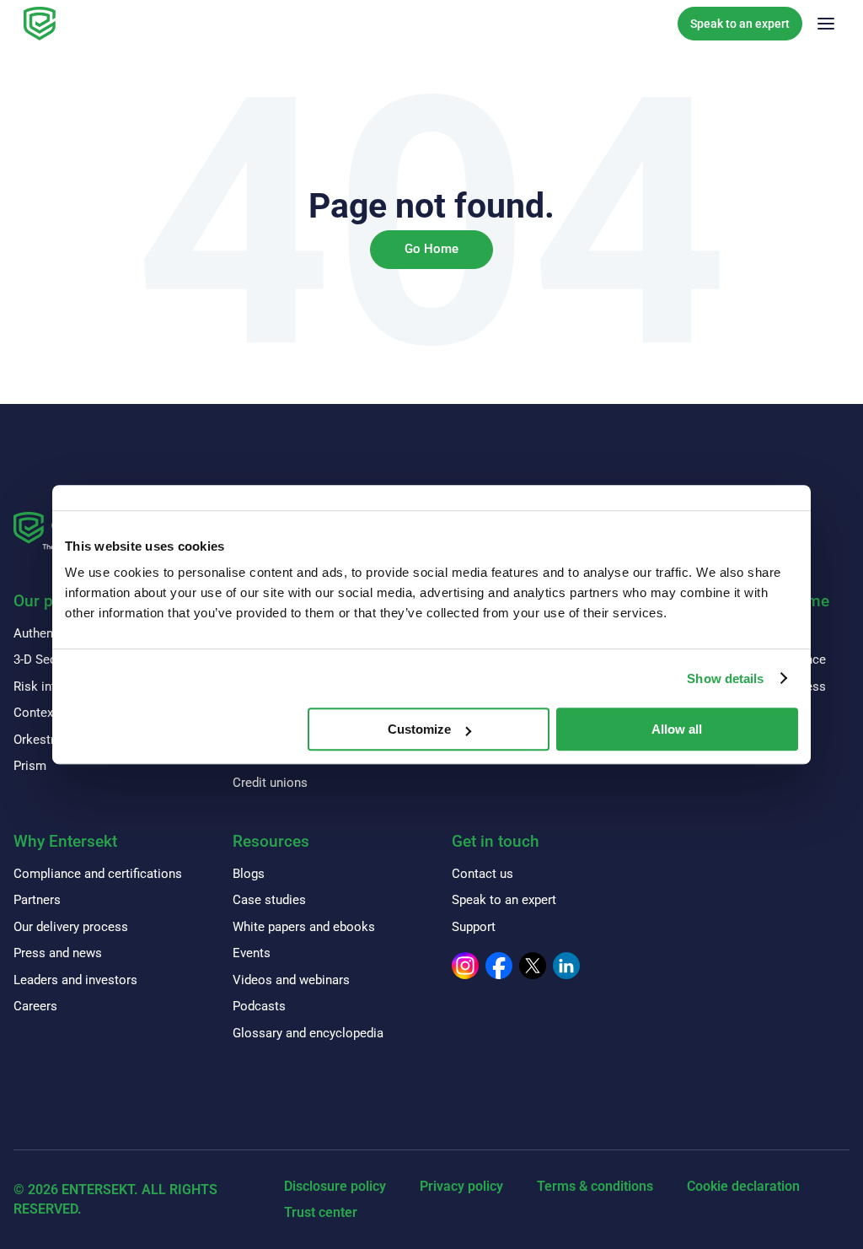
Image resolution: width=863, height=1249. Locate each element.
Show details (725, 678)
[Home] (40, 23)
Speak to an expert (740, 23)
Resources (271, 841)
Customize (419, 729)
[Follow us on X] (532, 965)
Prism (29, 765)
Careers (35, 1006)
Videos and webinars (291, 980)
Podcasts (259, 1006)
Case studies (269, 899)
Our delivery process (70, 926)
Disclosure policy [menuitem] (335, 1186)
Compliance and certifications (97, 873)
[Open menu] (825, 23)
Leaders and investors (75, 980)
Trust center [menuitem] (320, 1212)
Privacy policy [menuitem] (461, 1186)
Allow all (676, 729)
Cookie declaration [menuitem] (743, 1186)
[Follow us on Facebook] (498, 965)
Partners (37, 899)
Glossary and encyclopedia (308, 1033)
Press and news (57, 953)
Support (474, 926)
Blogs (249, 873)
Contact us (482, 873)
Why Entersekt (65, 841)
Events (252, 953)
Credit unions (270, 782)
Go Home (431, 248)
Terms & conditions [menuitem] (595, 1186)
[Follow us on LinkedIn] (566, 965)
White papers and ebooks (304, 926)
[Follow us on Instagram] (465, 965)
